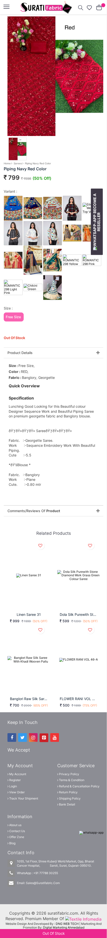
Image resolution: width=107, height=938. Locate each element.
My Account (17, 774)
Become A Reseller (97, 212)
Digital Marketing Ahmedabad (63, 927)
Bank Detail (66, 804)
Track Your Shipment (23, 798)
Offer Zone (16, 837)
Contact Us (16, 831)
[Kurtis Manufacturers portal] (83, 918)
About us (14, 825)
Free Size (13, 317)
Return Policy (68, 792)
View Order (16, 792)
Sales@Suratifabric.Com (43, 883)
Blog (11, 843)
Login (12, 786)
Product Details (20, 353)
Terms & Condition (71, 780)
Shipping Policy (69, 798)
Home (7, 163)
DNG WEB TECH (67, 924)
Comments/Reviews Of (33, 511)
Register (14, 780)
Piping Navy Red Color (38, 163)
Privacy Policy (68, 774)
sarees (18, 163)
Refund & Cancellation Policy (79, 786)
